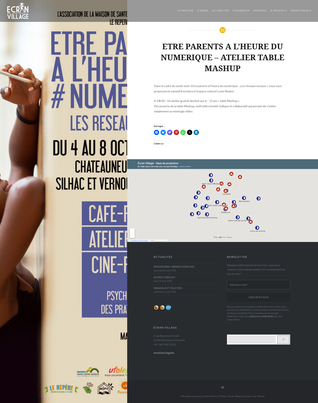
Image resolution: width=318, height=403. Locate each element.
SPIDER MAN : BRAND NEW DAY (174, 266)
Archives (259, 10)
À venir (203, 10)
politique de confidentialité (261, 316)
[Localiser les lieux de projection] (156, 309)
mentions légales (164, 352)
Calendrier (241, 10)
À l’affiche (185, 10)
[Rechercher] (283, 339)
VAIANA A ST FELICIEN (168, 287)
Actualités (220, 10)
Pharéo (261, 396)
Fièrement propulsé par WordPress (199, 396)
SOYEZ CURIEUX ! (164, 277)
